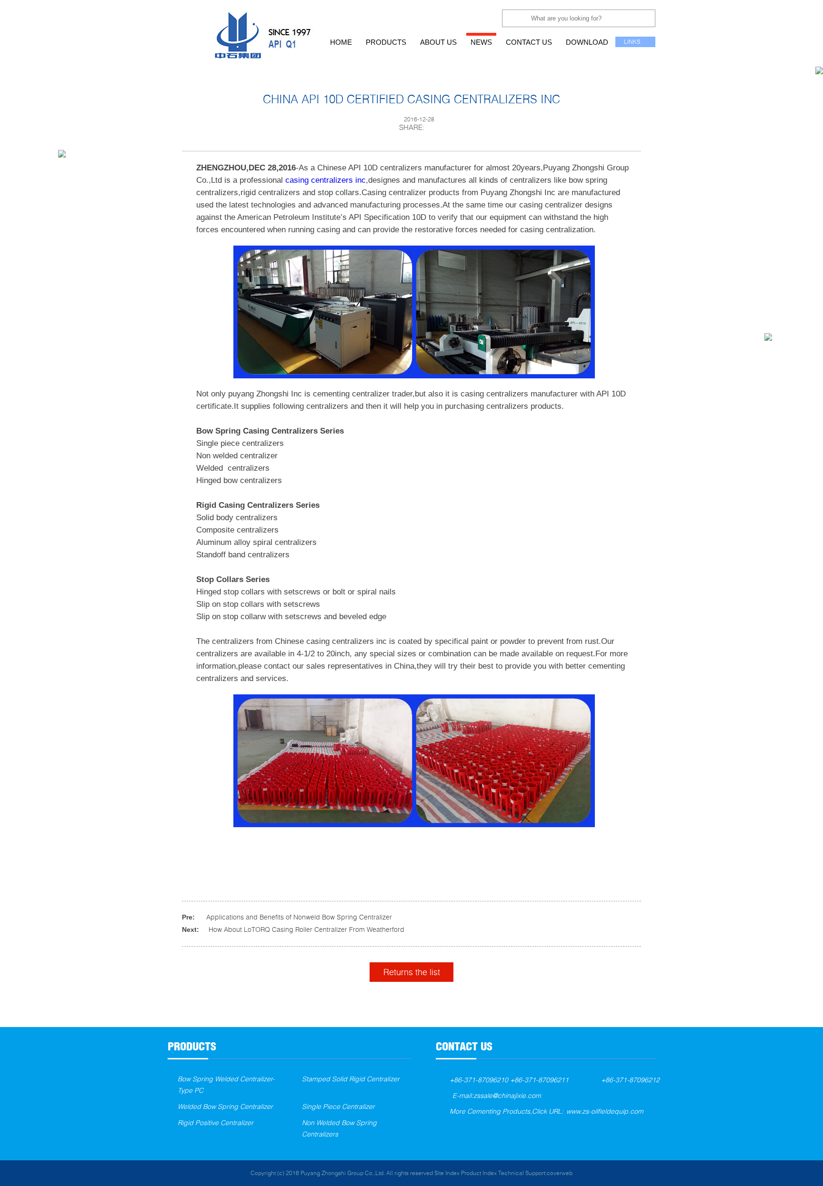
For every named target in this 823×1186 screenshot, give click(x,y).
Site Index (447, 1172)
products (386, 42)
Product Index (479, 1172)
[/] (246, 30)
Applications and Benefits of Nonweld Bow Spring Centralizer (299, 917)
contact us (529, 42)
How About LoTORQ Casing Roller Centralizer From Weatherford (306, 929)
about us (438, 42)
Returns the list (411, 972)
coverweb (559, 1172)
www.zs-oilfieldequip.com (604, 1111)
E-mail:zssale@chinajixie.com (496, 1095)
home (341, 42)
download (587, 42)
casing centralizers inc (325, 180)
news (481, 42)
